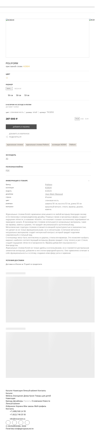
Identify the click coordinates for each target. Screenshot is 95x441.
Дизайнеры (18, 401)
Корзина (19, 406)
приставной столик (14, 66)
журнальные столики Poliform (37, 144)
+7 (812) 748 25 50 (18, 415)
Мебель (9, 396)
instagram (21, 422)
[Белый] (10, 78)
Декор (26, 396)
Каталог (9, 391)
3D (7, 159)
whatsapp (14, 422)
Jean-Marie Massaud (54, 194)
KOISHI (48, 188)
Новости (46, 401)
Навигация (18, 391)
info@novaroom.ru (17, 419)
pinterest (27, 422)
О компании (37, 401)
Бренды (9, 401)
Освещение (18, 396)
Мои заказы (29, 406)
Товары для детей (43, 396)
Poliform (12, 63)
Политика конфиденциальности (19, 429)
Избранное (10, 406)
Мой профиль (40, 406)
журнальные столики (15, 144)
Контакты (42, 391)
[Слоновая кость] (7, 78)
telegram (8, 422)
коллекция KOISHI (59, 144)
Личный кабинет (30, 391)
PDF (8, 171)
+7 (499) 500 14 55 (18, 411)
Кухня (32, 396)
